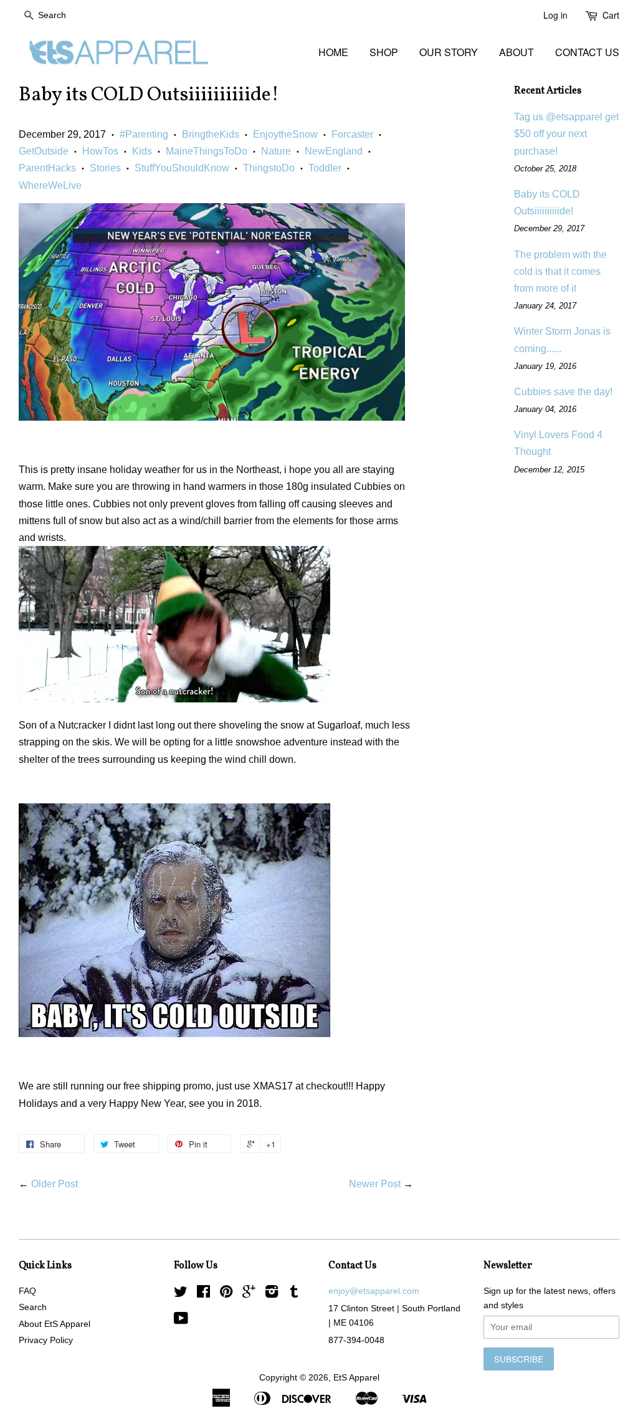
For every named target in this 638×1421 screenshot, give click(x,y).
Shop (383, 52)
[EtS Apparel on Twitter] (181, 1294)
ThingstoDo (269, 168)
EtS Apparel (356, 1377)
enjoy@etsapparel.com (373, 1291)
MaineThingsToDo (206, 151)
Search (33, 1307)
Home (333, 52)
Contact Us (587, 52)
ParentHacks (47, 168)
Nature (276, 151)
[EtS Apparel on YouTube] (181, 1321)
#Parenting (144, 134)
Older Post (54, 1184)
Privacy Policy (46, 1340)
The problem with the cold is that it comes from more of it (560, 271)
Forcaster (352, 134)
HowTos (100, 151)
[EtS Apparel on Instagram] (272, 1294)
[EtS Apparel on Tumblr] (294, 1294)
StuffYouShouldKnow (182, 168)
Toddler (324, 168)
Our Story (448, 52)
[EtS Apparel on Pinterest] (226, 1294)
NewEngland (334, 151)
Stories (105, 168)
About (516, 52)
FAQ (27, 1291)
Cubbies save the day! (563, 391)
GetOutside (44, 151)
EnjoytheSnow (285, 134)
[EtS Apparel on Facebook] (203, 1294)
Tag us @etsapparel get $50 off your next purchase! (566, 134)
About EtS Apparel (54, 1324)
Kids (142, 151)
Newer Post (375, 1184)
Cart (610, 15)
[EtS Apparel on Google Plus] (249, 1294)
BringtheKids (210, 134)
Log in (555, 15)
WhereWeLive (50, 185)
